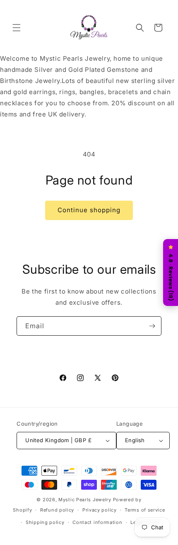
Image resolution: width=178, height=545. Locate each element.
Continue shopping (89, 210)
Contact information (97, 522)
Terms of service (145, 510)
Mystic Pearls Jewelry (84, 499)
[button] (16, 28)
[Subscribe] (152, 326)
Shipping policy (45, 522)
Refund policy (57, 510)
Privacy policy (99, 510)
